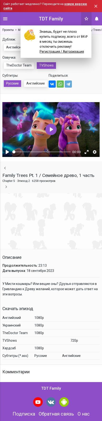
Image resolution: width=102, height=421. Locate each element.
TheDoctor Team (19, 65)
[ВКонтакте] (52, 84)
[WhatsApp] (60, 84)
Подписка (24, 414)
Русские (12, 83)
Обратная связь (56, 414)
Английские (35, 83)
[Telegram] (68, 84)
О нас (84, 414)
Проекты (8, 30)
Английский (15, 47)
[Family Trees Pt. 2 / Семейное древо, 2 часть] (6, 187)
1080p (39, 318)
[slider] (41, 152)
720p (74, 340)
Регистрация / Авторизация (62, 51)
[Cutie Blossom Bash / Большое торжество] (5, 168)
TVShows (46, 65)
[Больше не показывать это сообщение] (96, 6)
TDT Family (51, 19)
